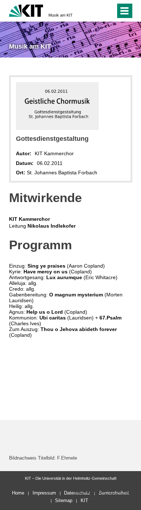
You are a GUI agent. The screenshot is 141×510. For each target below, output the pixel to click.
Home (18, 493)
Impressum (44, 493)
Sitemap (63, 500)
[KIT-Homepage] (26, 10)
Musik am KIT (60, 15)
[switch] (108, 11)
